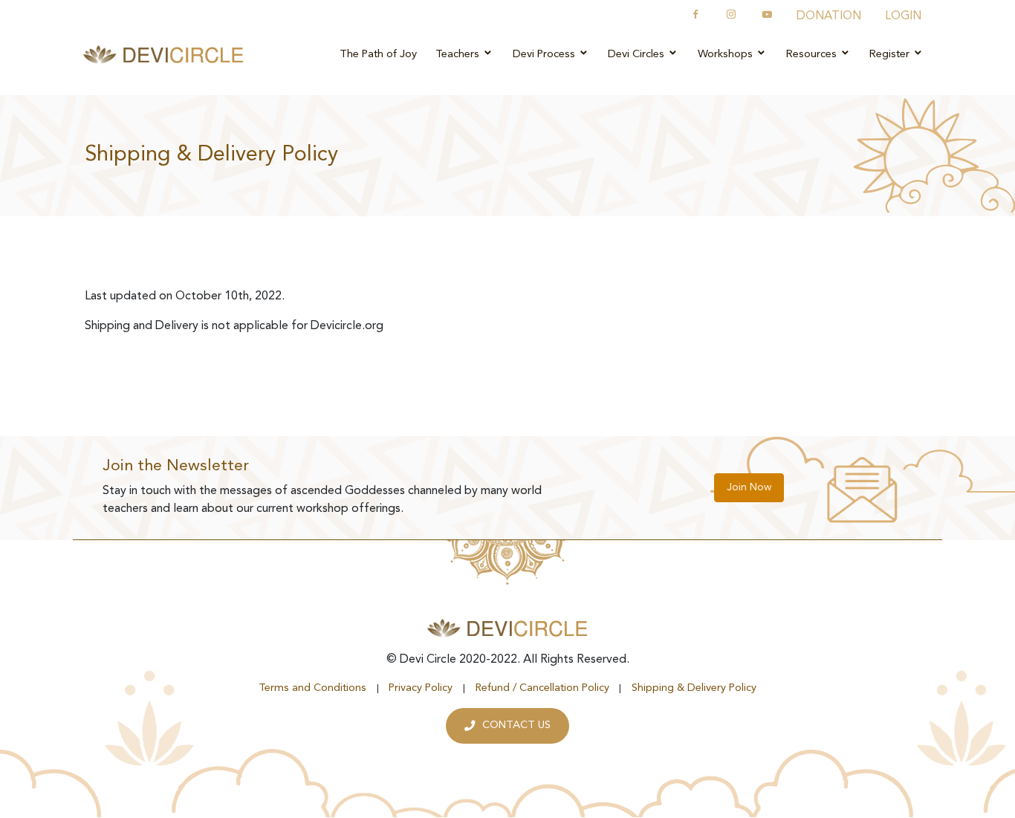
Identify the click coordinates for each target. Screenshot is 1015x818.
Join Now (749, 487)
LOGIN (903, 16)
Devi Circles (637, 54)
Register (890, 54)
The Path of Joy (378, 54)
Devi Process (545, 54)
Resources (813, 54)
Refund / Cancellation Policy (542, 688)
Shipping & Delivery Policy (694, 688)
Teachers (458, 54)
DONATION (829, 16)
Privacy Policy (421, 688)
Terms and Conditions (312, 688)
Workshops (727, 54)
